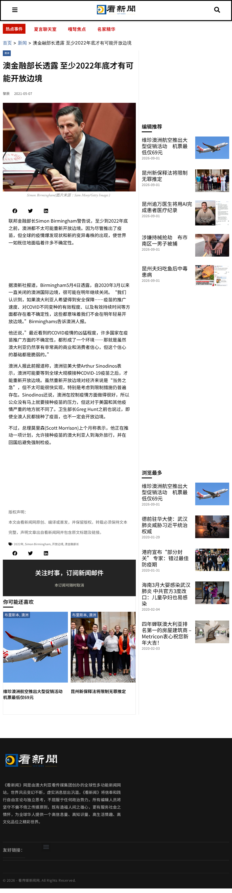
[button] (14, 210)
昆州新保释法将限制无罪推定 (98, 691)
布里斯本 (12, 614)
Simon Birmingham (38, 544)
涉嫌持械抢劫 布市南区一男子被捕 (165, 240)
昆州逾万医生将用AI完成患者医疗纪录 (167, 207)
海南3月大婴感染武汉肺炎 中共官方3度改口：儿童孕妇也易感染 (166, 594)
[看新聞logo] (116, 14)
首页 (7, 43)
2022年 (18, 544)
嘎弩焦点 (77, 29)
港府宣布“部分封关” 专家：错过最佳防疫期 (165, 558)
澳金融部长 (72, 544)
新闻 (22, 43)
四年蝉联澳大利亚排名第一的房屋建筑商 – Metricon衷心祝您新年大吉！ (167, 633)
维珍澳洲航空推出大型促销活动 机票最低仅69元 (165, 146)
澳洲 (6, 53)
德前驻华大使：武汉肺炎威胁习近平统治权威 (165, 525)
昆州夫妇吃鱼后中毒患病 (165, 271)
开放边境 (57, 544)
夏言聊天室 (45, 29)
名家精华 (106, 29)
